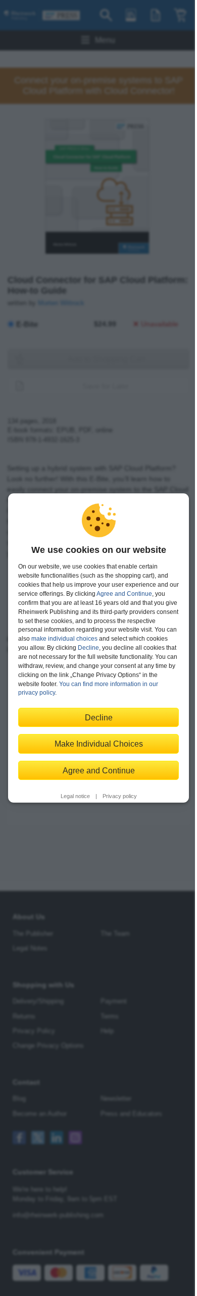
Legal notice (75, 796)
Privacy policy (120, 796)
